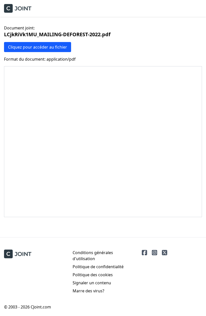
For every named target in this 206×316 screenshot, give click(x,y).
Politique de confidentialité (98, 266)
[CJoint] (17, 254)
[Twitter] (165, 253)
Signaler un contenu (92, 283)
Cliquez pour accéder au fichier (37, 47)
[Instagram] (154, 253)
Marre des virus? (88, 291)
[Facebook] (144, 253)
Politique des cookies (93, 275)
